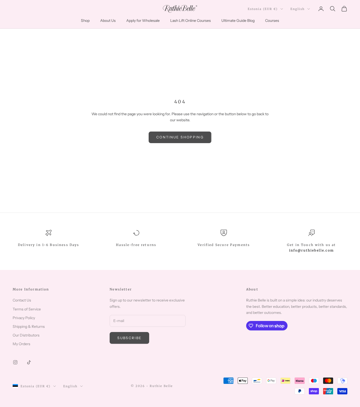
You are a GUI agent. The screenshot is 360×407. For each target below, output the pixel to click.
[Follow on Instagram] (15, 362)
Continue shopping (180, 137)
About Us (108, 20)
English (297, 9)
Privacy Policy (24, 317)
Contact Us (22, 300)
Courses (272, 20)
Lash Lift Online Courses (190, 20)
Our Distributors (26, 335)
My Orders (21, 343)
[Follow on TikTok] (29, 362)
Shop (85, 20)
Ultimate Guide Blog (238, 20)
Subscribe (129, 338)
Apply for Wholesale (143, 20)
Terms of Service (27, 309)
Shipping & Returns (29, 326)
